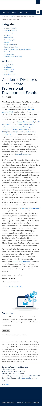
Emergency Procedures (8, 402)
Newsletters (8, 52)
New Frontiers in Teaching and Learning (17, 49)
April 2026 (8, 67)
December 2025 (9, 74)
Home (3, 16)
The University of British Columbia (15, 4)
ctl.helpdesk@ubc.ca (25, 378)
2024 (7, 16)
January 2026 (8, 72)
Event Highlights (9, 40)
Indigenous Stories (10, 44)
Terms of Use (19, 402)
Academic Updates (10, 30)
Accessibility (8, 33)
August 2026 (8, 65)
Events (6, 42)
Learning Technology (11, 47)
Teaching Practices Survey (13, 56)
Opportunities (9, 54)
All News (7, 35)
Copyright (27, 402)
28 (14, 16)
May (11, 16)
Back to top (6, 384)
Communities (8, 37)
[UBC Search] (38, 2)
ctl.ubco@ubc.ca (22, 376)
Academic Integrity (10, 28)
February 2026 (9, 69)
